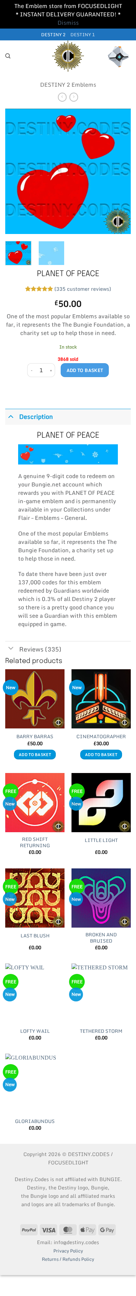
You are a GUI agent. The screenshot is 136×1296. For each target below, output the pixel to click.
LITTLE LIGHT (101, 840)
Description (36, 417)
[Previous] (16, 171)
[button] (118, 56)
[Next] (119, 171)
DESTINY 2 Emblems (68, 84)
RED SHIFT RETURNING (35, 842)
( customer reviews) (82, 288)
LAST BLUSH (35, 936)
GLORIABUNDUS (35, 1121)
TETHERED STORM (101, 1031)
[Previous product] (73, 97)
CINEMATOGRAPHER (101, 737)
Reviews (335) (40, 649)
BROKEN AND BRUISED (101, 938)
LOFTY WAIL (35, 1031)
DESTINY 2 (53, 34)
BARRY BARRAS (34, 737)
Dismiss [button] (68, 22)
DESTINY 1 (82, 34)
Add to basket (85, 370)
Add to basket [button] (35, 754)
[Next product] (62, 97)
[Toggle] (10, 416)
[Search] (7, 56)
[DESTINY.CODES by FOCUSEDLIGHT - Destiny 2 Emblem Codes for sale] (68, 56)
